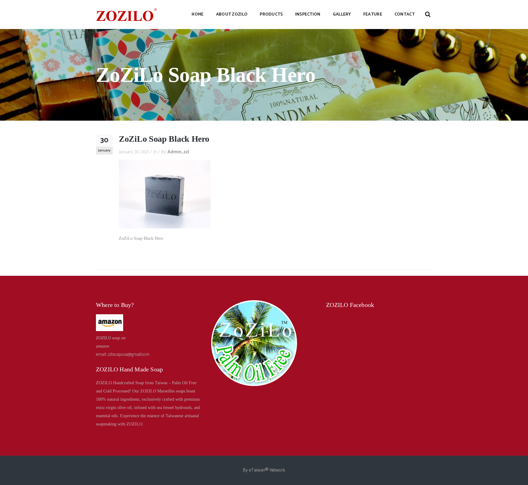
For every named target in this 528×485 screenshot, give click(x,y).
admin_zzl (178, 152)
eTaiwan (257, 470)
